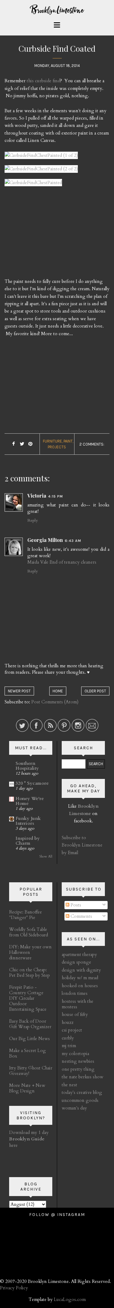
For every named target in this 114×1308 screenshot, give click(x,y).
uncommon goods (80, 1100)
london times (75, 993)
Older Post (95, 691)
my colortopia (75, 1053)
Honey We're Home (30, 800)
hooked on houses (80, 986)
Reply (32, 520)
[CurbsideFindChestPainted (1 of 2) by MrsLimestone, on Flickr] (41, 158)
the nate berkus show (82, 1077)
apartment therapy (79, 954)
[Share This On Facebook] (13, 444)
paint (68, 441)
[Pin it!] (30, 444)
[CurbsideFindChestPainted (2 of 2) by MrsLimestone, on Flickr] (41, 172)
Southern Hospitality (27, 765)
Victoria (36, 495)
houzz (68, 1022)
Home (58, 691)
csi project (72, 1030)
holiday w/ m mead (80, 978)
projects (57, 447)
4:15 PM (55, 496)
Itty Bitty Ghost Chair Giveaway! (30, 1070)
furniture (52, 441)
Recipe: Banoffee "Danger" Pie (25, 915)
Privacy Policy (14, 1288)
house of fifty (75, 1014)
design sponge (76, 962)
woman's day (74, 1108)
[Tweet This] (22, 444)
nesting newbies (78, 1061)
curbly (68, 1038)
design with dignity (81, 970)
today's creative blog (82, 1092)
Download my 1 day (29, 1132)
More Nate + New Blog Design (27, 1088)
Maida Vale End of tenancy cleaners (61, 562)
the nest (69, 1085)
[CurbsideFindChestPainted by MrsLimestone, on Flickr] (33, 185)
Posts (75, 905)
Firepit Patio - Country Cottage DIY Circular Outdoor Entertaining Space (28, 998)
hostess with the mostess (77, 1004)
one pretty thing (78, 1069)
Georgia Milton (45, 540)
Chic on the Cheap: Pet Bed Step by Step (29, 972)
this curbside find (43, 81)
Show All (45, 856)
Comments (80, 916)
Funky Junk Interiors (28, 820)
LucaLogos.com (70, 1299)
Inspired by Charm (28, 840)
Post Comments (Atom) (54, 702)
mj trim (69, 1046)
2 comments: (91, 444)
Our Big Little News (29, 1039)
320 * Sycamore (32, 783)
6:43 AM (73, 541)
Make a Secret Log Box (27, 1053)
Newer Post (19, 691)
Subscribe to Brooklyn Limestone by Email (82, 845)
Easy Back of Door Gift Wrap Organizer (30, 1024)
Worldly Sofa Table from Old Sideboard (28, 932)
